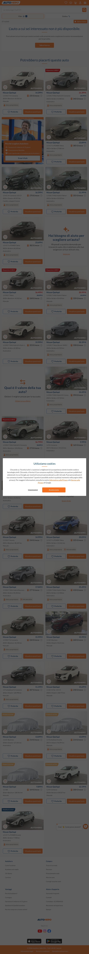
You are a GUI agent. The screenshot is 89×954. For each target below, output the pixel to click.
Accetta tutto (54, 490)
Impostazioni (33, 490)
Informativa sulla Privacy (58, 480)
